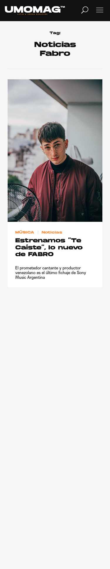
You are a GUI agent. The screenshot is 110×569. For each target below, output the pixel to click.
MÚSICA (24, 232)
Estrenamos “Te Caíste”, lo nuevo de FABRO (49, 248)
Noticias (52, 232)
